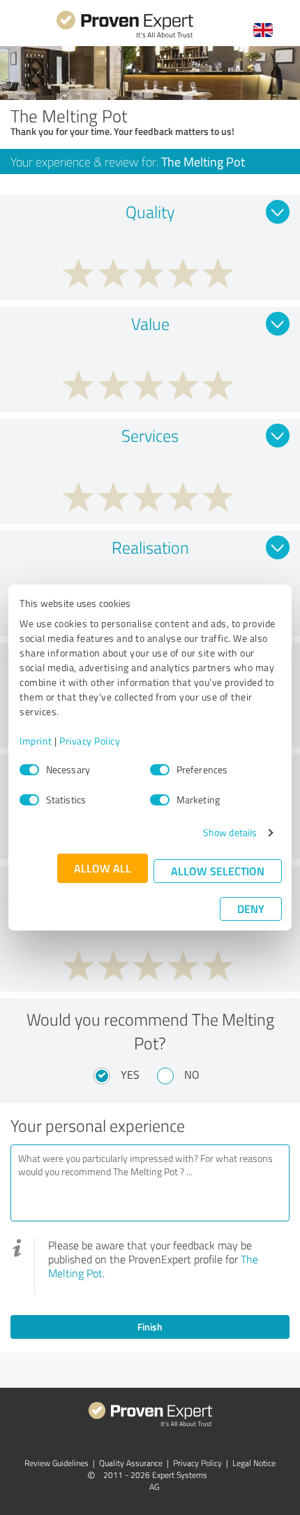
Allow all (102, 868)
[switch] (160, 769)
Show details (230, 832)
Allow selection (217, 871)
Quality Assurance (131, 1463)
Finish (150, 1326)
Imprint (36, 740)
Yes (130, 1074)
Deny (250, 908)
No (192, 1074)
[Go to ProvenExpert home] (125, 36)
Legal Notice (254, 1463)
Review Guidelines (56, 1463)
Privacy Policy (89, 740)
